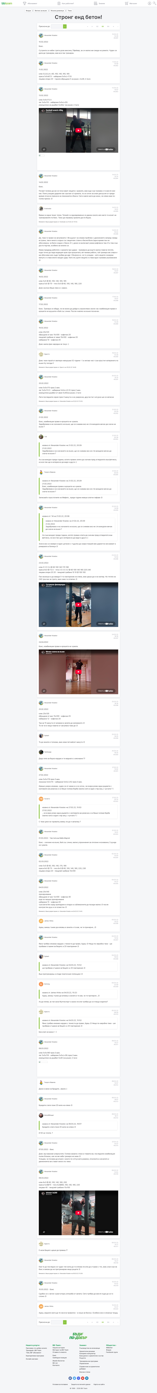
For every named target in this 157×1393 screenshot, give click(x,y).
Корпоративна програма (35, 1356)
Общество (110, 1345)
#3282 (116, 65)
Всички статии (84, 1372)
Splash (46, 735)
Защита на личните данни (80, 1384)
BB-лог (55, 1363)
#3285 (116, 211)
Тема (70, 11)
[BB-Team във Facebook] (70, 1378)
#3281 (116, 38)
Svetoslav (47, 208)
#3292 (116, 413)
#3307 (116, 940)
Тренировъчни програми (88, 1361)
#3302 (115, 801)
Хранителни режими (87, 1351)
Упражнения (84, 1363)
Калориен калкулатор (87, 1353)
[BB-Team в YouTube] (82, 1378)
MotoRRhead (49, 1115)
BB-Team (56, 1345)
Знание (82, 1345)
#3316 (116, 1174)
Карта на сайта (99, 1384)
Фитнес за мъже (41, 11)
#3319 (116, 1285)
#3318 (116, 1263)
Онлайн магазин (32, 1359)
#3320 (115, 1309)
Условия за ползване (60, 1384)
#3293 (115, 439)
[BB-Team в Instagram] (78, 1378)
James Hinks (48, 921)
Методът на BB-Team (60, 1350)
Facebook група (112, 1352)
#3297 (116, 638)
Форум (28, 11)
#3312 (116, 1085)
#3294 (115, 475)
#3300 (115, 754)
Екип (54, 1355)
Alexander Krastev (50, 35)
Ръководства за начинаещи (89, 1348)
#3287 (116, 273)
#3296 (116, 559)
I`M (45, 437)
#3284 (115, 178)
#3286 (116, 234)
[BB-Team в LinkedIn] (86, 1378)
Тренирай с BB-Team (33, 1350)
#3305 (115, 883)
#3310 (116, 1014)
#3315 (116, 1145)
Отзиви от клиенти (59, 1352)
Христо (47, 354)
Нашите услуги (32, 1345)
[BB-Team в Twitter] (74, 1378)
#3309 (115, 986)
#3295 (116, 510)
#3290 (116, 357)
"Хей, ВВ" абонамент (33, 1353)
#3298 (116, 705)
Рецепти (82, 1358)
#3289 (116, 324)
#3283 (115, 91)
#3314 (116, 1118)
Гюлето (47, 799)
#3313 (116, 1101)
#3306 (115, 923)
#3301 (116, 771)
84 (108, 26)
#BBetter (109, 1348)
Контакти (56, 1365)
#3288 (116, 300)
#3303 (115, 834)
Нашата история (59, 1348)
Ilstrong (47, 984)
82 (97, 26)
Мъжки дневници (57, 11)
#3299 (116, 738)
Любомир (47, 752)
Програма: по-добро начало (36, 1348)
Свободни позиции (60, 1358)
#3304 (115, 857)
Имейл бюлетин (59, 1361)
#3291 (116, 379)
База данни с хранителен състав (91, 1356)
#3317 (116, 1246)
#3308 (115, 959)
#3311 (116, 1044)
